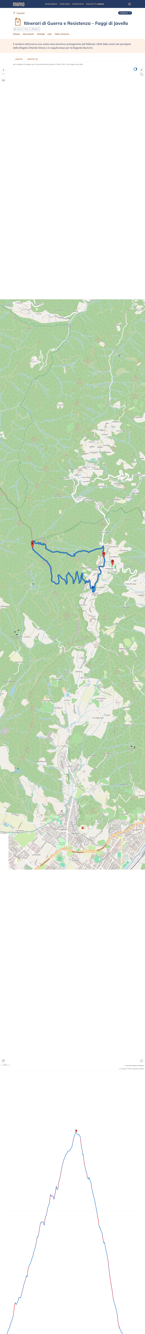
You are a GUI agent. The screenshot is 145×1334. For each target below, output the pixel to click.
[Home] (18, 4)
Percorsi (65, 4)
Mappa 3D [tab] (32, 59)
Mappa (16, 33)
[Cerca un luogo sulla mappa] (141, 74)
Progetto (95, 4)
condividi (124, 13)
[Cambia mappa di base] (3, 80)
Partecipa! (78, 4)
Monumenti (51, 4)
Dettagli (41, 33)
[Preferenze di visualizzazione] (129, 4)
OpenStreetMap (131, 1065)
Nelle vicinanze (62, 33)
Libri (50, 33)
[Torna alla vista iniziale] (141, 1061)
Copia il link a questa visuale (132, 1069)
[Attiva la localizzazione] (3, 1061)
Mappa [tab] (19, 59)
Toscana (20, 13)
